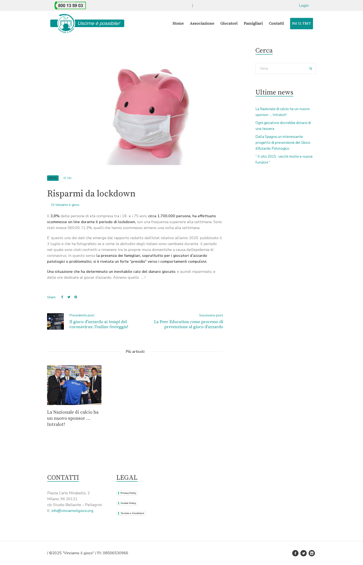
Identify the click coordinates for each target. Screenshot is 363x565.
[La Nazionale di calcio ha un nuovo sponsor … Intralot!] (74, 385)
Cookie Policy (128, 503)
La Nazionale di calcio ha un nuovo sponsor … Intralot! (73, 418)
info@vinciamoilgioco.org (72, 510)
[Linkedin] (312, 553)
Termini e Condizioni (132, 513)
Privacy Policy (128, 493)
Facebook (62, 297)
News (53, 178)
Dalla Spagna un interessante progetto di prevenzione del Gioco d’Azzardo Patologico (282, 142)
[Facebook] (295, 553)
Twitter (69, 297)
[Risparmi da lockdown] (135, 105)
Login (304, 5)
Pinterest (76, 297)
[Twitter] (303, 553)
